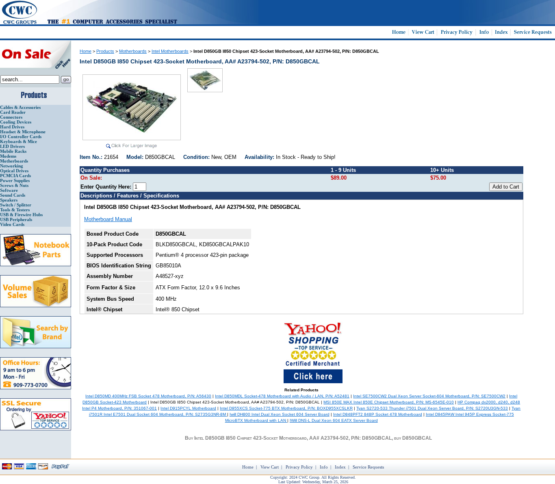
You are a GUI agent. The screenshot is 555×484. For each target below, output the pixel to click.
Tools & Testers (15, 209)
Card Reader (13, 112)
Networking (11, 165)
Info (324, 466)
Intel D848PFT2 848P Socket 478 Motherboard (377, 414)
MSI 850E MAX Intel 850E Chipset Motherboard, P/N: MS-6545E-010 (388, 402)
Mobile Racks (13, 151)
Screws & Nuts (14, 185)
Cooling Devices (15, 121)
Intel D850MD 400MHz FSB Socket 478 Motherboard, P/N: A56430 (148, 396)
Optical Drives (14, 170)
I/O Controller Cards (20, 136)
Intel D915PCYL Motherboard (188, 408)
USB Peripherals (16, 219)
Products (105, 51)
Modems (8, 156)
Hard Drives (12, 126)
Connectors (11, 117)
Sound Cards (12, 195)
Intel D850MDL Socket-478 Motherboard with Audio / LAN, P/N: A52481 (282, 396)
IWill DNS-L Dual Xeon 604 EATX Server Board (334, 420)
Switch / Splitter (15, 204)
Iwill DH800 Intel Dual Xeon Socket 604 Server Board (280, 414)
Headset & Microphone (23, 131)
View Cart (269, 466)
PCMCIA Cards (15, 175)
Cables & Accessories (20, 107)
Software (9, 190)
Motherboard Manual (108, 219)
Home (85, 51)
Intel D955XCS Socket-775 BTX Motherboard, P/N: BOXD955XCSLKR (286, 408)
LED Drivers (12, 146)
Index (340, 466)
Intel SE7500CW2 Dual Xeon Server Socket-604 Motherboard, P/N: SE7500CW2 (429, 396)
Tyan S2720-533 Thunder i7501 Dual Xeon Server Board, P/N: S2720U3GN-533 (432, 408)
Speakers (8, 200)
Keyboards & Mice (18, 141)
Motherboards (14, 160)
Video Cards (12, 224)
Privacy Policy (299, 466)
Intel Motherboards (170, 51)
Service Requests (368, 466)
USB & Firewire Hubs (21, 214)
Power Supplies (15, 180)
